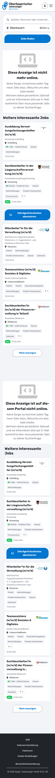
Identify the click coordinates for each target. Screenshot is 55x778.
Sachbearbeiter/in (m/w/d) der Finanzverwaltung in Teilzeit (20, 309)
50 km (43, 28)
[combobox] (30, 20)
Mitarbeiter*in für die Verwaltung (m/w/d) (19, 230)
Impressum (27, 750)
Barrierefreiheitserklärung (28, 764)
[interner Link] (17, 6)
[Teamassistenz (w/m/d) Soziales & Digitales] (27, 282)
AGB (28, 740)
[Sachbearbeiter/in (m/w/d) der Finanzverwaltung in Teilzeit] (27, 323)
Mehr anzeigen (27, 352)
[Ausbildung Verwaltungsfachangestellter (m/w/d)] (27, 141)
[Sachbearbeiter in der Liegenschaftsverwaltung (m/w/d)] (27, 183)
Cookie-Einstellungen (27, 756)
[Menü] (51, 5)
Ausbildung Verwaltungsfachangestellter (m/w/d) (20, 130)
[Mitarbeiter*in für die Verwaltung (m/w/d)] (27, 244)
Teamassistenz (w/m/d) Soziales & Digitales (20, 271)
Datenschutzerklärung (27, 745)
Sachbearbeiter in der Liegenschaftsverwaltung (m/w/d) (19, 169)
